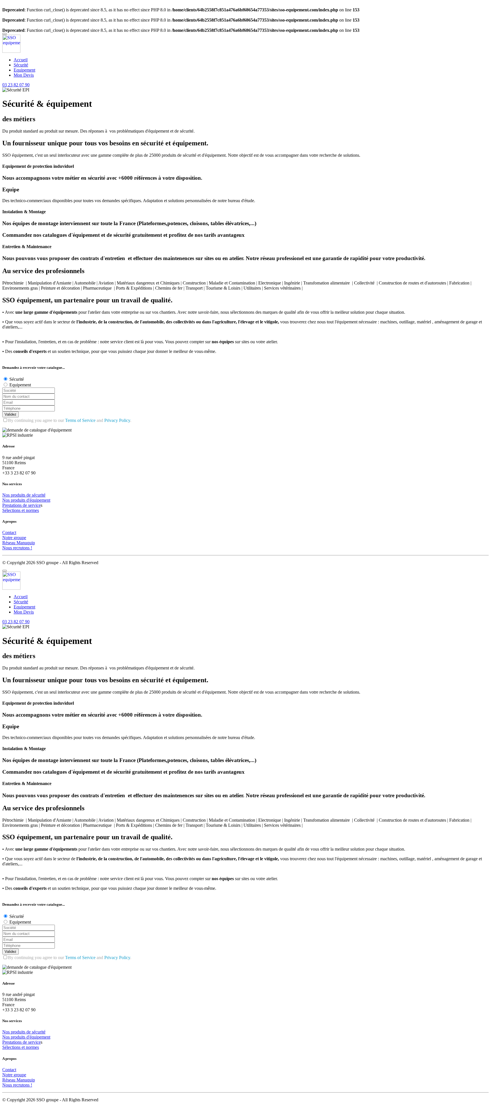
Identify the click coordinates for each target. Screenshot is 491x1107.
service (34, 505)
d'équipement (38, 500)
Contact (9, 532)
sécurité (38, 495)
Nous (7, 547)
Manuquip (25, 542)
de (29, 495)
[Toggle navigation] (4, 34)
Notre (8, 537)
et (24, 510)
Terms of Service (80, 420)
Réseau (9, 542)
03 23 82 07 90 (16, 84)
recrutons (22, 547)
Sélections (12, 510)
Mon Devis (24, 75)
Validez (10, 414)
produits (18, 495)
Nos (6, 495)
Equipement (24, 70)
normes (32, 510)
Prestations (12, 505)
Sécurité (21, 64)
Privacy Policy (117, 420)
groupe (20, 537)
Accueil (21, 59)
